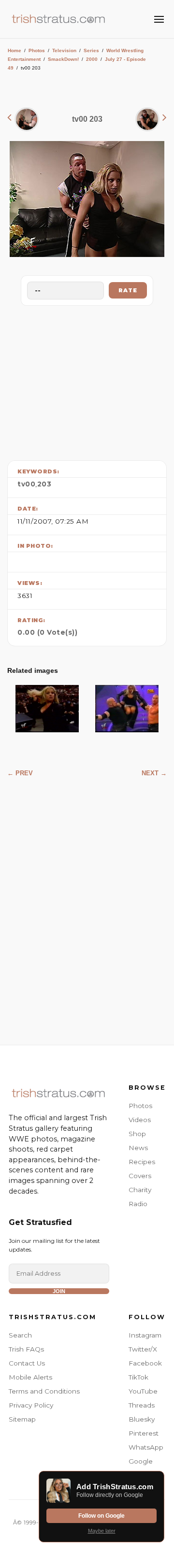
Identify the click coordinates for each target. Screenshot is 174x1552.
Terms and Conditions (44, 1391)
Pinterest (144, 1433)
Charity (140, 1190)
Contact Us (27, 1363)
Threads (142, 1405)
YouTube (143, 1391)
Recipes (142, 1162)
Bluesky (142, 1419)
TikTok (138, 1377)
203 (44, 484)
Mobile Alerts (30, 1377)
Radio (138, 1204)
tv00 (26, 484)
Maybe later (102, 1531)
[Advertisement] (87, 380)
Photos (37, 50)
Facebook (145, 1363)
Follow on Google (101, 1515)
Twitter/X (143, 1349)
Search (20, 1335)
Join (59, 1291)
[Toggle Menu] (159, 19)
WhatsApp (146, 1447)
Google (141, 1461)
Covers (140, 1176)
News (138, 1148)
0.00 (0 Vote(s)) (47, 632)
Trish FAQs (26, 1349)
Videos (140, 1120)
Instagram (145, 1335)
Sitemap (22, 1419)
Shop (137, 1134)
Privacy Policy (31, 1405)
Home (14, 50)
